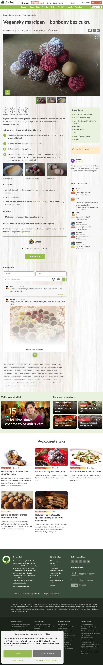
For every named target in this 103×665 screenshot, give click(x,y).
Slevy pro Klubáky (55, 578)
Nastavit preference (47, 653)
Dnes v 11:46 (80, 234)
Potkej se (78, 7)
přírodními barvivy (40, 202)
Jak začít (61, 7)
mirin (61, 373)
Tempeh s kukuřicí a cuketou (65, 640)
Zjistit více (25, 232)
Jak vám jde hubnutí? (83, 193)
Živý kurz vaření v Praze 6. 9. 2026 (20, 630)
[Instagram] (76, 561)
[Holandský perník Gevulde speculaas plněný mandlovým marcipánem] (51, 500)
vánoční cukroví (8, 370)
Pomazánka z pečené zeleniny (65, 648)
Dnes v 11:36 (80, 244)
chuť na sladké (8, 373)
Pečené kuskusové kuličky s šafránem (91, 630)
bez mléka (30, 379)
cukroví (33, 382)
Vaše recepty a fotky (29, 15)
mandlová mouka (38, 364)
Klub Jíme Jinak (55, 575)
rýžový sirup (60, 382)
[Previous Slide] (5, 65)
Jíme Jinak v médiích (56, 570)
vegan (59, 364)
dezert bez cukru (34, 385)
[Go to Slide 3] (62, 100)
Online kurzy (54, 566)
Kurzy (32, 7)
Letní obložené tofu (63, 624)
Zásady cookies (17, 660)
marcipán (37, 379)
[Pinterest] (80, 561)
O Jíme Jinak (54, 568)
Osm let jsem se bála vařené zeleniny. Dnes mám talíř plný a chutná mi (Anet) (21, 626)
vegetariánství (27, 376)
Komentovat (61, 294)
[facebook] (94, 30)
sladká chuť (7, 376)
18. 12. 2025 (21, 286)
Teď (77, 190)
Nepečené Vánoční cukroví (40, 376)
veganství (25, 385)
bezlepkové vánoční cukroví (18, 367)
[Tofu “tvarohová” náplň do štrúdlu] (86, 457)
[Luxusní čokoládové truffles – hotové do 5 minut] (17, 500)
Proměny (45, 7)
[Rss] (84, 561)
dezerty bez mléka (52, 370)
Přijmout (18, 653)
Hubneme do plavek (37, 3)
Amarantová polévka (86, 640)
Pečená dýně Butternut (87, 637)
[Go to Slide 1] (41, 100)
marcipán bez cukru (9, 382)
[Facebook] (72, 561)
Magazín (69, 7)
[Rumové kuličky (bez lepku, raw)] (51, 457)
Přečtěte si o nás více (19, 583)
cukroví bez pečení (27, 370)
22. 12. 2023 (20, 299)
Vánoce (34, 373)
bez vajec (56, 379)
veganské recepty (8, 385)
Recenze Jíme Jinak (56, 573)
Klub (38, 7)
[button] (51, 65)
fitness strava (11, 364)
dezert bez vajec (53, 376)
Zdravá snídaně (58, 3)
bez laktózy (17, 370)
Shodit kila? (96, 2)
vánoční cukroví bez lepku (55, 367)
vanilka (62, 376)
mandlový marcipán (42, 382)
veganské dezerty (53, 373)
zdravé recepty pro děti (22, 382)
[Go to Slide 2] (51, 100)
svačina (37, 370)
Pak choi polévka (85, 635)
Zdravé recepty (14, 15)
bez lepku (52, 382)
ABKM (15, 373)
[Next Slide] (97, 65)
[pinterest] (98, 30)
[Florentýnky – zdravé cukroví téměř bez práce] (17, 457)
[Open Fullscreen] (96, 37)
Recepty (24, 7)
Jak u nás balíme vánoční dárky (42, 624)
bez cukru (17, 385)
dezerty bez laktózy (24, 373)
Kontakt (52, 585)
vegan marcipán (8, 379)
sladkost (43, 370)
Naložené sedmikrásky (87, 624)
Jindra (38, 242)
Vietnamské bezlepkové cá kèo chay (90, 633)
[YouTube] (88, 561)
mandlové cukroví (47, 379)
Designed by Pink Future (51, 594)
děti (5, 364)
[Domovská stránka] (7, 2)
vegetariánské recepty (33, 367)
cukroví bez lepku (21, 364)
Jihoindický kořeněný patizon (65, 630)
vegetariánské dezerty (20, 379)
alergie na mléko (42, 373)
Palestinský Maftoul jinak (87, 642)
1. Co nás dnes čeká (83, 237)
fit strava (6, 367)
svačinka (43, 367)
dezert (30, 364)
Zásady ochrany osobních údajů (47, 660)
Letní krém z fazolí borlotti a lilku (66, 635)
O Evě (53, 7)
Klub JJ (48, 3)
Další (72, 3)
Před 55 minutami (81, 224)
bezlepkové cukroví (50, 364)
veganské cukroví (16, 376)
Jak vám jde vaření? (83, 217)
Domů (5, 15)
